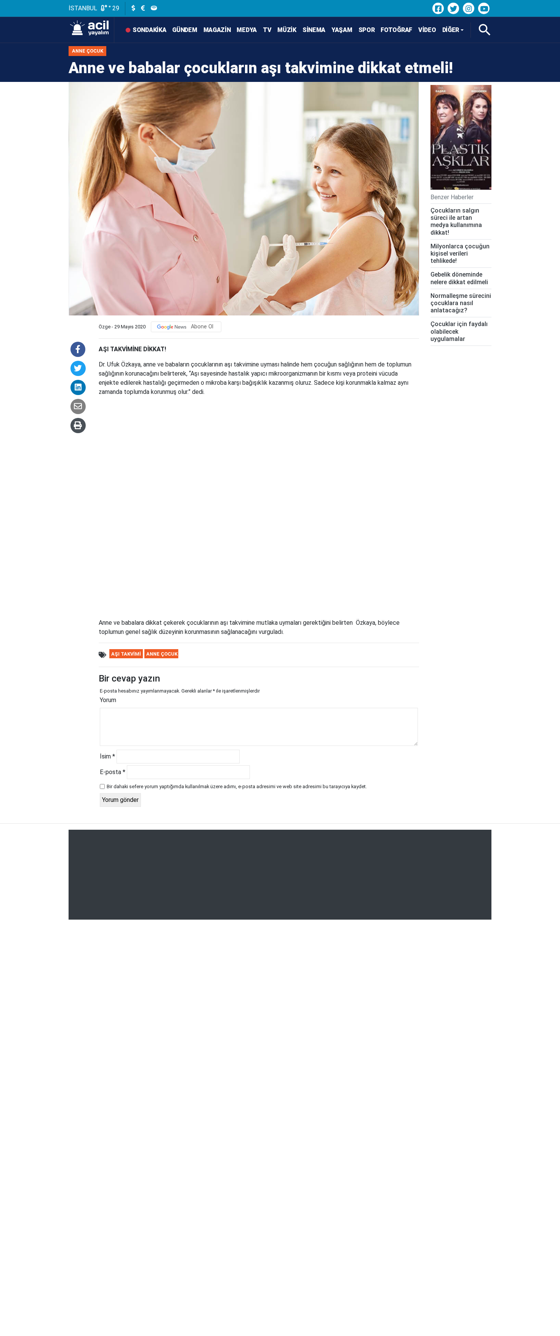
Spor (366, 30)
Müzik (286, 30)
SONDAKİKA (149, 30)
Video (427, 30)
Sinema (313, 30)
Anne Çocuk (87, 51)
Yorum (108, 700)
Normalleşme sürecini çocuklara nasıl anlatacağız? (460, 303)
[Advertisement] (280, 875)
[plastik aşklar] (460, 137)
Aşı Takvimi (126, 654)
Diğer (450, 30)
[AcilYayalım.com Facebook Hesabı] (438, 8)
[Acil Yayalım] (91, 30)
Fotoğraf (396, 30)
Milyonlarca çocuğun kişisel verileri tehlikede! (460, 253)
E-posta (112, 772)
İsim (107, 756)
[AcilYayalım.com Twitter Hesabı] (453, 8)
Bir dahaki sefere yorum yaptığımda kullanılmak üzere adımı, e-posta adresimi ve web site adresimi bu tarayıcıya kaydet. (237, 786)
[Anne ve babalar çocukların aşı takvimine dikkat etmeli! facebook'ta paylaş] (77, 349)
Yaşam (341, 30)
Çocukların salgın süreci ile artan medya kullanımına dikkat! (456, 221)
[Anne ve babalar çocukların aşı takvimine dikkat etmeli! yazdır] (78, 425)
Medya (247, 30)
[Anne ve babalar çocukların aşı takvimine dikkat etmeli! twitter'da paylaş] (78, 368)
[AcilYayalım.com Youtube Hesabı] (484, 8)
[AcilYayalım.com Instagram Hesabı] (468, 8)
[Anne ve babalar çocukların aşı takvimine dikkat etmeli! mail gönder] (78, 406)
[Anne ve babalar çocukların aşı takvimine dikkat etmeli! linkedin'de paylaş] (78, 387)
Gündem (184, 30)
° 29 (113, 8)
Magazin (217, 30)
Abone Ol (202, 326)
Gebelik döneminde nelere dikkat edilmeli (459, 278)
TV (267, 30)
